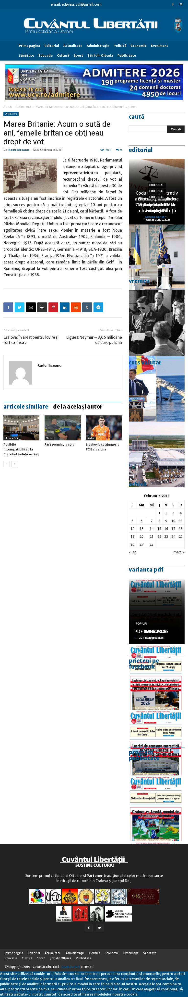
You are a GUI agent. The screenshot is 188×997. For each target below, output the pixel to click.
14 (151, 528)
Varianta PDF (146, 570)
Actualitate (72, 46)
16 (166, 528)
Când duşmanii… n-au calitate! (157, 207)
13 (141, 528)
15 (159, 528)
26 (132, 544)
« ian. (133, 552)
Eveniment (159, 46)
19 (132, 536)
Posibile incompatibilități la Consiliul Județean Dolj (21, 449)
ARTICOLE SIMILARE (25, 407)
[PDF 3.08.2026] (157, 742)
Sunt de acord (149, 994)
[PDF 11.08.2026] (157, 677)
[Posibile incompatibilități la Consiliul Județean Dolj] (21, 427)
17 (173, 528)
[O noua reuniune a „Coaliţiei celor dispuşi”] (157, 257)
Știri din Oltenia (100, 55)
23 (166, 536)
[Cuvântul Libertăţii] (94, 25)
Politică (120, 46)
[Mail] (181, 4)
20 (141, 536)
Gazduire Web (71, 967)
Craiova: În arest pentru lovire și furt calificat (31, 340)
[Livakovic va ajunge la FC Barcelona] (104, 427)
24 (173, 536)
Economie (139, 46)
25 (181, 536)
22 (159, 536)
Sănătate (26, 55)
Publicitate (127, 55)
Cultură (63, 55)
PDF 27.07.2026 (151, 631)
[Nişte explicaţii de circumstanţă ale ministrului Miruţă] (157, 389)
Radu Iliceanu (18, 149)
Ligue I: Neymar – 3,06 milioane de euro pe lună (94, 340)
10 (173, 520)
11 (181, 520)
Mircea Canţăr (155, 217)
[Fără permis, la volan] (63, 427)
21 (151, 536)
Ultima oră (23, 107)
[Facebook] (172, 4)
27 (141, 544)
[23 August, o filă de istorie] (157, 323)
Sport (78, 55)
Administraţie (98, 46)
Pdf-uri (141, 623)
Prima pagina (29, 46)
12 (132, 528)
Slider (49, 438)
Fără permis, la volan (60, 444)
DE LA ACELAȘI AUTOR (78, 407)
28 (151, 544)
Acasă (7, 107)
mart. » (179, 552)
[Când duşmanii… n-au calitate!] (157, 454)
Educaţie (45, 55)
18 (181, 528)
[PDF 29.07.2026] (157, 808)
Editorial (52, 46)
